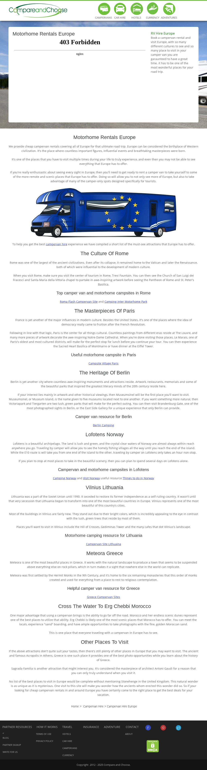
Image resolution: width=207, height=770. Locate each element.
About (129, 733)
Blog (6, 737)
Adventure (112, 727)
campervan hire (56, 244)
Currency (152, 9)
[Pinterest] (163, 727)
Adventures (169, 9)
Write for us (10, 751)
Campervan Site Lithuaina (103, 544)
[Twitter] (178, 727)
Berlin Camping (103, 425)
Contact (132, 727)
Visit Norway (91, 478)
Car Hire (120, 9)
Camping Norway (64, 478)
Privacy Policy (44, 741)
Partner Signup (12, 744)
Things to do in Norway (138, 478)
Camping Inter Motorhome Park (126, 301)
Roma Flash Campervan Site (79, 301)
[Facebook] (148, 727)
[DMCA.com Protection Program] (153, 746)
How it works (47, 727)
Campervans (103, 9)
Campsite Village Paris (103, 363)
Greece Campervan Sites (103, 597)
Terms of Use (43, 733)
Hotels (136, 9)
